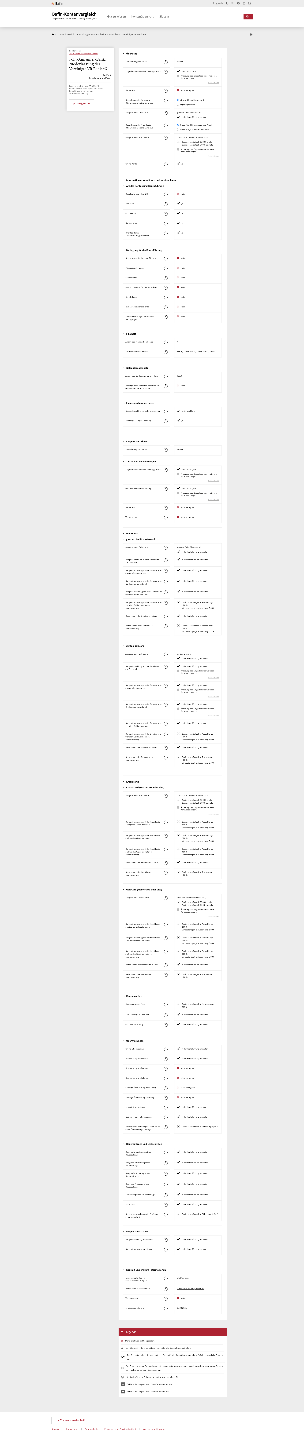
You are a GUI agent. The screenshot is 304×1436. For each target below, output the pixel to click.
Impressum (72, 1429)
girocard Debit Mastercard (192, 100)
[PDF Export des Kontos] (251, 34)
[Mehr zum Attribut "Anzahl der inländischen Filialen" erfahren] (166, 342)
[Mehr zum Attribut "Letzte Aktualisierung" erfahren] (166, 1308)
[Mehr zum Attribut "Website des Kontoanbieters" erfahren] (166, 1289)
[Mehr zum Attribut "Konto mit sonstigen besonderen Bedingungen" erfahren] (166, 317)
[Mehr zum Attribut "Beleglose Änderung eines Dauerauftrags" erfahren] (166, 1184)
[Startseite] (53, 34)
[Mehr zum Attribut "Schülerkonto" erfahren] (166, 278)
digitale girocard (187, 104)
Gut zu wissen (116, 16)
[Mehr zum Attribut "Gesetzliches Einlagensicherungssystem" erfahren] (166, 411)
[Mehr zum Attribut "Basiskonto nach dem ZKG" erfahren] (166, 194)
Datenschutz (91, 1429)
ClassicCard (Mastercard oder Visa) (196, 125)
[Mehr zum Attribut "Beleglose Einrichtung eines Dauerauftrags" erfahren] (166, 1163)
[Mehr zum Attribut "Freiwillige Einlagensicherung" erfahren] (166, 421)
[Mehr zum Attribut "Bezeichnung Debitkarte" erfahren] (166, 100)
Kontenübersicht (142, 16)
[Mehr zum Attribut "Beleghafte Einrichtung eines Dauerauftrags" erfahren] (166, 1152)
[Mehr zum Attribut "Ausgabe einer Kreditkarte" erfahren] (166, 138)
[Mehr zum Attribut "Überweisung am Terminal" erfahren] (166, 1069)
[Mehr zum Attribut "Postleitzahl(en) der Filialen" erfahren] (166, 352)
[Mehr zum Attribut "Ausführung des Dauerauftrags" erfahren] (166, 1195)
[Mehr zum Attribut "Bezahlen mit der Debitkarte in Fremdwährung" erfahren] (166, 626)
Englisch (218, 3)
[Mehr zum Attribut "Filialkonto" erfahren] (166, 204)
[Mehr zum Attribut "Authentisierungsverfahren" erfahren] (166, 233)
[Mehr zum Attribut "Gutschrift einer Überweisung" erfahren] (166, 1117)
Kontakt (56, 1429)
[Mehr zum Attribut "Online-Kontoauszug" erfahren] (166, 1025)
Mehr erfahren (213, 82)
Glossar (164, 16)
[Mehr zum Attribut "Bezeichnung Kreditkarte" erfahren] (166, 125)
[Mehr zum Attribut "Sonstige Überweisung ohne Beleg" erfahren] (166, 1088)
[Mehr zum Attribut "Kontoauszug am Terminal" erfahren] (166, 1015)
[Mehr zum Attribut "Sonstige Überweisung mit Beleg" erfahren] (166, 1098)
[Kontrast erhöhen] (227, 3)
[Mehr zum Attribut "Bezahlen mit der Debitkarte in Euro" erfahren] (166, 616)
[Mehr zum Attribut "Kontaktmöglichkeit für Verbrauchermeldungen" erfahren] (166, 1278)
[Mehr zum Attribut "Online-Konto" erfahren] (166, 164)
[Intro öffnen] (250, 3)
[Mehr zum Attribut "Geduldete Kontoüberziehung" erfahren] (166, 489)
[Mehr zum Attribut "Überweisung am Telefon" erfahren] (166, 1078)
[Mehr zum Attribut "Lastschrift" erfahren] (166, 1205)
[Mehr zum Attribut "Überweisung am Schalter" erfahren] (166, 1059)
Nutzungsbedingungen (155, 1429)
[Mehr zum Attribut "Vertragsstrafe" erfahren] (166, 1299)
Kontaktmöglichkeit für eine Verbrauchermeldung (81, 92)
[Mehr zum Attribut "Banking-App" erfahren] (166, 224)
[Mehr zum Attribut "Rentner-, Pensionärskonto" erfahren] (166, 307)
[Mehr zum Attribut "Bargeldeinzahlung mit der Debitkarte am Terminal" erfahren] (166, 560)
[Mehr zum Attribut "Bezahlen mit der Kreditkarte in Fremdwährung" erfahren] (166, 873)
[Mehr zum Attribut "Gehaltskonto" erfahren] (166, 297)
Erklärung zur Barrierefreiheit (120, 1429)
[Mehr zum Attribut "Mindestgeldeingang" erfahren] (166, 268)
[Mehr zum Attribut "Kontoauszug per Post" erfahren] (166, 1004)
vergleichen (84, 103)
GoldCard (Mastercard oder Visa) (195, 129)
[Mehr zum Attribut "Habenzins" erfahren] (166, 91)
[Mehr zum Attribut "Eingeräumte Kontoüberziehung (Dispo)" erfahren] (166, 72)
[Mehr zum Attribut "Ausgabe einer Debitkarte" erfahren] (166, 113)
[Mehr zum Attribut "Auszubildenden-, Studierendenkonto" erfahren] (166, 288)
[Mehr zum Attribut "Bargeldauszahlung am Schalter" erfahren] (166, 1250)
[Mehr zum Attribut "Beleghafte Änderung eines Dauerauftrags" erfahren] (166, 1174)
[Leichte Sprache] (244, 3)
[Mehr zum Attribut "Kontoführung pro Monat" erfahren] (166, 62)
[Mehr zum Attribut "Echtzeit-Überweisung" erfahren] (166, 1108)
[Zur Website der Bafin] (57, 3)
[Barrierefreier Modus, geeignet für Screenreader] (238, 3)
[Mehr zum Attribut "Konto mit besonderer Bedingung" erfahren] (166, 259)
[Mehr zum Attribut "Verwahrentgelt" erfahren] (166, 518)
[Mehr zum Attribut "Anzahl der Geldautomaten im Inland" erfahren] (166, 376)
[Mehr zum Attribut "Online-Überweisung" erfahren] (166, 1049)
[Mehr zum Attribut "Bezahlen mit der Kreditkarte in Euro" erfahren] (166, 863)
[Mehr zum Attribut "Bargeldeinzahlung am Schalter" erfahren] (166, 1240)
